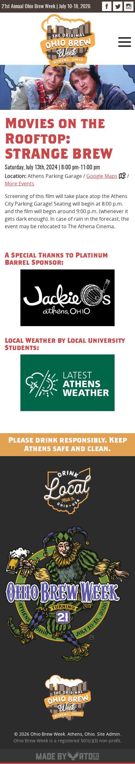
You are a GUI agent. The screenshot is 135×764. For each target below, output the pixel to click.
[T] (117, 6)
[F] (106, 6)
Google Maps (101, 176)
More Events (19, 183)
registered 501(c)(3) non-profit (89, 741)
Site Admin (108, 734)
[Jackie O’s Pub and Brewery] (67, 298)
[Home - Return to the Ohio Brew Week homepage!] (67, 42)
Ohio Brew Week (47, 734)
